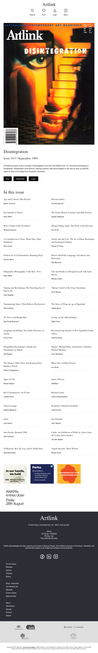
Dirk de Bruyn (9, 308)
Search (8, 615)
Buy (7, 178)
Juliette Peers (9, 396)
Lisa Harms (8, 423)
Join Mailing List (12, 586)
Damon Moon (9, 259)
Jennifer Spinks (57, 439)
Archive (9, 570)
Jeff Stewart (8, 354)
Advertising (10, 606)
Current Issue (11, 564)
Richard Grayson (10, 230)
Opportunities (11, 596)
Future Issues (11, 593)
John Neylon (56, 423)
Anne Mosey (56, 292)
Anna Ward (8, 216)
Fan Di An (55, 230)
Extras (8, 576)
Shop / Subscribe (12, 583)
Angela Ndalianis (57, 216)
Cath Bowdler (9, 295)
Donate (8, 609)
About (8, 603)
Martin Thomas (9, 203)
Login (33, 178)
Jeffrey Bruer (56, 308)
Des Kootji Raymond (11, 321)
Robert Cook (56, 452)
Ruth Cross (8, 246)
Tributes (9, 573)
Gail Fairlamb (9, 436)
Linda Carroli (56, 410)
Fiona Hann (8, 337)
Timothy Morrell (57, 203)
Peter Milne (8, 275)
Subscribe (20, 178)
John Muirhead (57, 354)
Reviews (9, 567)
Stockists (9, 590)
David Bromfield (10, 452)
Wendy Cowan (56, 278)
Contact (9, 612)
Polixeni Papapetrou (11, 370)
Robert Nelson (9, 383)
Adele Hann (55, 321)
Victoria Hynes (56, 337)
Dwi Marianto (56, 262)
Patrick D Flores (57, 246)
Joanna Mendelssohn (59, 396)
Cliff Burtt (54, 383)
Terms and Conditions (29, 647)
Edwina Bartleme (10, 410)
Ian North (54, 367)
